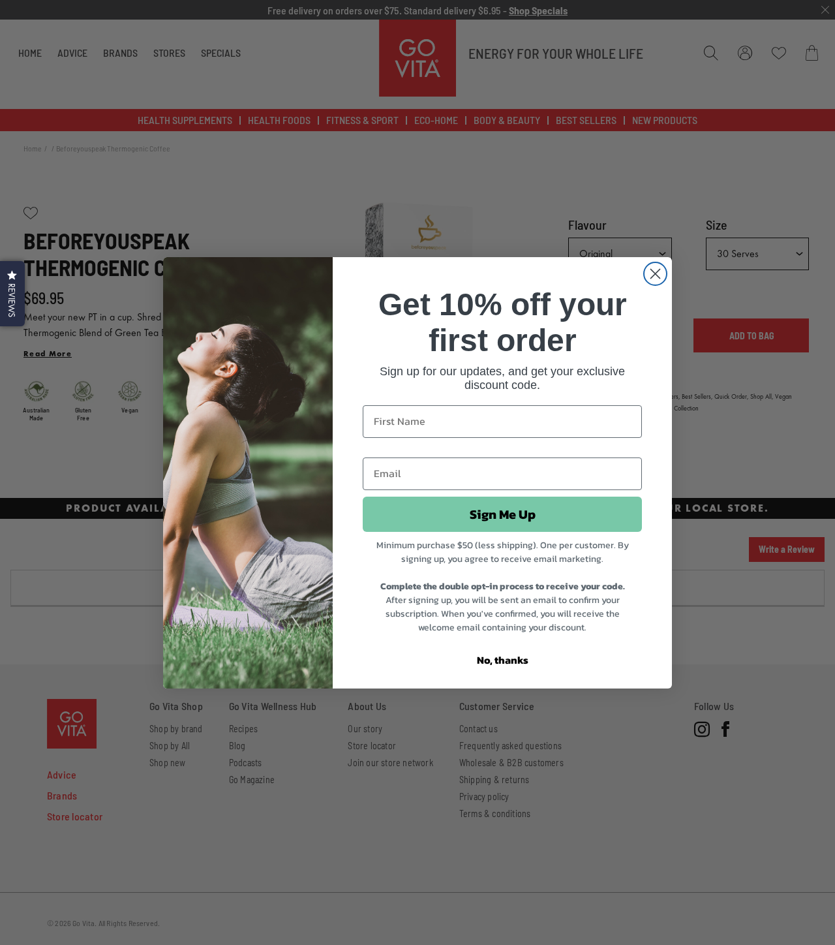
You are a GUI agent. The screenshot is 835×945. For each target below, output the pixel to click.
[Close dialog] (655, 273)
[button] (12, 293)
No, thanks (502, 660)
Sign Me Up (503, 514)
